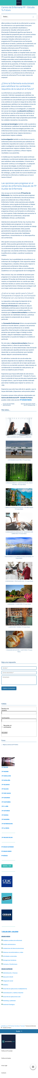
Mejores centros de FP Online (10, 744)
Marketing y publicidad (9, 1000)
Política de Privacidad (6, 1051)
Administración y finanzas (10, 973)
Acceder (4, 733)
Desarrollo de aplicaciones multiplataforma (15, 988)
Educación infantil (8, 977)
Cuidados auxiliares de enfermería (12, 940)
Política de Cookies (6, 1058)
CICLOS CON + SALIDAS (10, 931)
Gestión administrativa (9, 944)
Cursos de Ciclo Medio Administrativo (8, 404)
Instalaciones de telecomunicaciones (13, 948)
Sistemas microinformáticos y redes (13, 952)
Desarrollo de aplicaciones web (11, 996)
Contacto (3, 1072)
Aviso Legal (4, 1065)
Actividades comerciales (10, 956)
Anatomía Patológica (9, 1004)
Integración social (8, 981)
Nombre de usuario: (5, 709)
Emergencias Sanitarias (9, 960)
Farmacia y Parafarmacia (10, 964)
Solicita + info (7, 866)
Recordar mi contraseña (7, 726)
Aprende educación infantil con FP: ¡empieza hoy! (28, 404)
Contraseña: (6, 718)
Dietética (5, 985)
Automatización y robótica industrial (13, 992)
